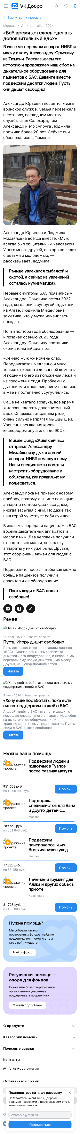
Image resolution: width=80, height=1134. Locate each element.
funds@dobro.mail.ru (23, 1068)
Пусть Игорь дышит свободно (33, 642)
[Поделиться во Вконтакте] (7, 608)
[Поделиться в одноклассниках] (19, 608)
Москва (9, 26)
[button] (40, 1026)
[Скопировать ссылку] (30, 608)
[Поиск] (57, 6)
